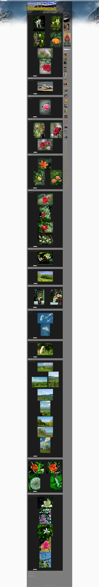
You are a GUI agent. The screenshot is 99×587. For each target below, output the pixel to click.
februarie (66, 185)
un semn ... (68, 69)
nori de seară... (68, 65)
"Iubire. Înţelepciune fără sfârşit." (67, 114)
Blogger (54, 585)
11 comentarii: (30, 93)
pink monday (30, 98)
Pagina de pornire (45, 571)
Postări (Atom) (33, 573)
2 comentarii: (30, 265)
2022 (65, 147)
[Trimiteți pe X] (35, 93)
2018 (65, 151)
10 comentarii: (30, 152)
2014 (65, 155)
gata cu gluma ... (68, 73)
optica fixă (66, 104)
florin (68, 83)
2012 (65, 157)
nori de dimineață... (68, 54)
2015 (65, 154)
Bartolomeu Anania (66, 14)
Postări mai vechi (59, 571)
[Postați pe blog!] (34, 93)
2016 (65, 153)
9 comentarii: (30, 569)
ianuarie (66, 186)
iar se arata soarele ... (32, 80)
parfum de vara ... (31, 14)
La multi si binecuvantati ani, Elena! (34, 250)
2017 (65, 152)
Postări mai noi (31, 571)
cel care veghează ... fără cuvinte (33, 342)
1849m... (68, 77)
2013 (65, 156)
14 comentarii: (30, 246)
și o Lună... (68, 61)
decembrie (66, 158)
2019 (65, 150)
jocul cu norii (30, 311)
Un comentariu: (31, 283)
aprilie (66, 183)
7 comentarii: (30, 116)
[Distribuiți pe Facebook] (35, 116)
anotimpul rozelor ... (31, 192)
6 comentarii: (30, 337)
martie (66, 184)
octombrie (66, 160)
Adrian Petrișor (65, 15)
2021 (65, 148)
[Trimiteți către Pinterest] (36, 93)
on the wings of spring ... (32, 361)
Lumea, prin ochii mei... (35, 3)
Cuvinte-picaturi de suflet (67, 109)
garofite (30, 121)
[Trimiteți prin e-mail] (33, 93)
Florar (29, 460)
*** (29, 156)
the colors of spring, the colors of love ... (34, 495)
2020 (65, 149)
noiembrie (66, 159)
